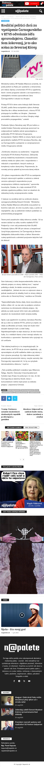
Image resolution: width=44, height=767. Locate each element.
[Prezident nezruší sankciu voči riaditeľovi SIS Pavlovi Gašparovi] (7, 436)
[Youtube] (29, 681)
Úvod (2, 16)
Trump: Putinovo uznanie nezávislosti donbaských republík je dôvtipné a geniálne (10, 414)
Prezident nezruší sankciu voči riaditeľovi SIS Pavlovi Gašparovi (7, 444)
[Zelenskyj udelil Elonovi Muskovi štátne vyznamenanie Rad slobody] (7, 712)
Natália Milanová (27, 390)
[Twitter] (14, 398)
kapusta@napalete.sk (9, 748)
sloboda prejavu (7, 392)
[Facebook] (3, 398)
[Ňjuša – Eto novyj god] (22, 615)
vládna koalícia (34, 392)
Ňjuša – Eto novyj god (13, 629)
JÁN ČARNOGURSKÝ (14, 390)
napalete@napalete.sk (9, 751)
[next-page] (23, 459)
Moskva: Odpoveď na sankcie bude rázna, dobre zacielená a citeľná (33, 413)
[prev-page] (20, 459)
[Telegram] (9, 398)
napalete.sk (5, 51)
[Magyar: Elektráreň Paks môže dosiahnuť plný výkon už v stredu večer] (7, 700)
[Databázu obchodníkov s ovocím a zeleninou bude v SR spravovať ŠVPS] (22, 436)
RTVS (36, 390)
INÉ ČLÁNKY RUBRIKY (14, 427)
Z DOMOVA (9, 16)
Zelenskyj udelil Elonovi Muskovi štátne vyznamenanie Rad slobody (28, 711)
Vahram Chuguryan (21, 392)
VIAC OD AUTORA (31, 427)
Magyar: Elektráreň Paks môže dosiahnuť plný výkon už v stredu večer (28, 699)
